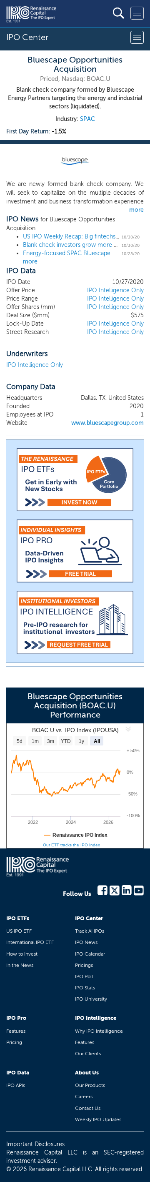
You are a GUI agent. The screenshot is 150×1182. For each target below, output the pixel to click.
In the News (19, 965)
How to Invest (22, 954)
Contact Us (87, 1108)
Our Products (90, 1085)
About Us (87, 1072)
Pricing (14, 1042)
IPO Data (17, 1072)
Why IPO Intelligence (99, 1031)
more (136, 209)
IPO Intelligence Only (115, 290)
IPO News (86, 942)
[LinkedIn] (127, 890)
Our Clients (88, 1054)
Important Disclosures (35, 1144)
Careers (83, 1096)
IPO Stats (85, 988)
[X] (115, 890)
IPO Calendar (90, 954)
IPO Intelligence (95, 1018)
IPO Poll (84, 976)
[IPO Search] (118, 13)
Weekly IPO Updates (98, 1119)
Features (15, 1031)
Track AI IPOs (89, 931)
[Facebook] (103, 890)
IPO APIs (15, 1085)
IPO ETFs (17, 918)
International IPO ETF (30, 942)
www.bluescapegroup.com (107, 423)
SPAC (87, 119)
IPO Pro (16, 1018)
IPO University (91, 999)
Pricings (84, 965)
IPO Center (89, 918)
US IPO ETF (19, 931)
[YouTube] (139, 890)
